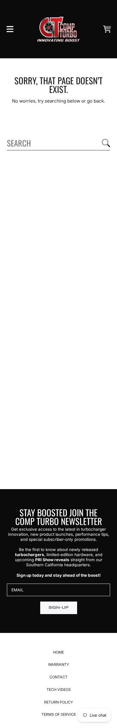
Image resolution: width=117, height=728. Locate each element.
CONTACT (59, 677)
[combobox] (58, 142)
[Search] (106, 142)
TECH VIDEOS (58, 689)
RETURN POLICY (58, 702)
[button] (10, 29)
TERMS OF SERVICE (58, 714)
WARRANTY (58, 664)
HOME (58, 652)
